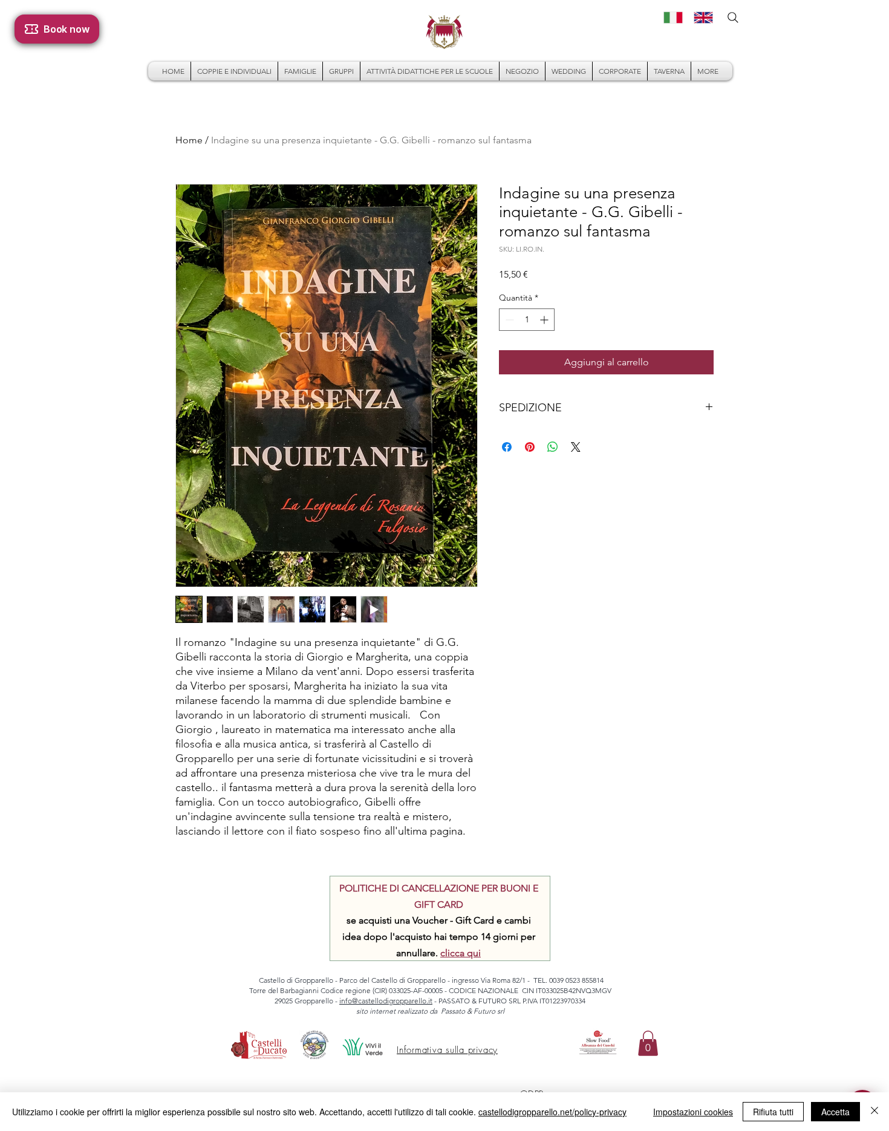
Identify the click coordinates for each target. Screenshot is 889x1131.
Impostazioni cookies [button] (693, 1112)
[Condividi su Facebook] (507, 447)
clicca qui (460, 953)
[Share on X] (575, 447)
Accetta (835, 1112)
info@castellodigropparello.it (385, 1000)
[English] (700, 17)
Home (189, 140)
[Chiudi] (874, 1111)
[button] (648, 1043)
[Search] (733, 17)
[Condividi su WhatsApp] (552, 447)
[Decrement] (508, 319)
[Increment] (545, 319)
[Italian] (670, 17)
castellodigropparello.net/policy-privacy (552, 1112)
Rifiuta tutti (773, 1112)
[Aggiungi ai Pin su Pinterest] (530, 447)
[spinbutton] (527, 319)
